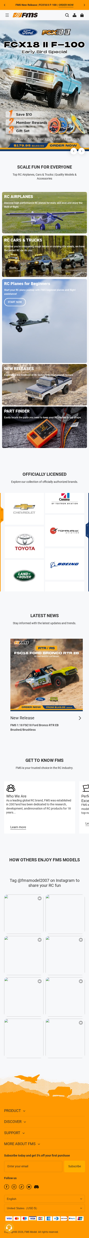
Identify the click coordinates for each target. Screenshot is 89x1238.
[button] (7, 15)
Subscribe (74, 1166)
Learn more (18, 827)
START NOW (15, 302)
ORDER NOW (66, 4)
